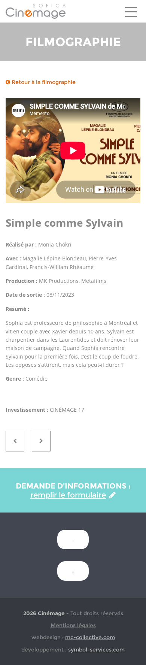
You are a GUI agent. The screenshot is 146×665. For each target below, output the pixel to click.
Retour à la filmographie (43, 82)
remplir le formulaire (68, 494)
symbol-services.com (96, 649)
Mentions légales (73, 625)
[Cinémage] (36, 10)
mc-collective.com (90, 637)
